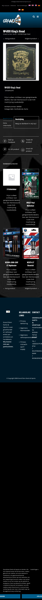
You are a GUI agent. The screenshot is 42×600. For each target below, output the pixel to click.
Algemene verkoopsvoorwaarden (21, 336)
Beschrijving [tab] (7, 118)
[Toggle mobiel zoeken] (34, 17)
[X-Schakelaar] (11, 170)
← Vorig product (9, 39)
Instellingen (34, 569)
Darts (26, 109)
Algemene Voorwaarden (21, 329)
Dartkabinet (18, 109)
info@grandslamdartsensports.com (21, 1)
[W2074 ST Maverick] (30, 229)
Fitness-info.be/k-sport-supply (21, 345)
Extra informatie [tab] (7, 124)
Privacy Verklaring (21, 322)
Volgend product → (32, 39)
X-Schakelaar (11, 189)
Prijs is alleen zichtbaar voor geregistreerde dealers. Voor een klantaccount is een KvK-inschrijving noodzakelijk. (20, 99)
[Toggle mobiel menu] (38, 17)
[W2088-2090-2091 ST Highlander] (11, 229)
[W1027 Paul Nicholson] (30, 170)
